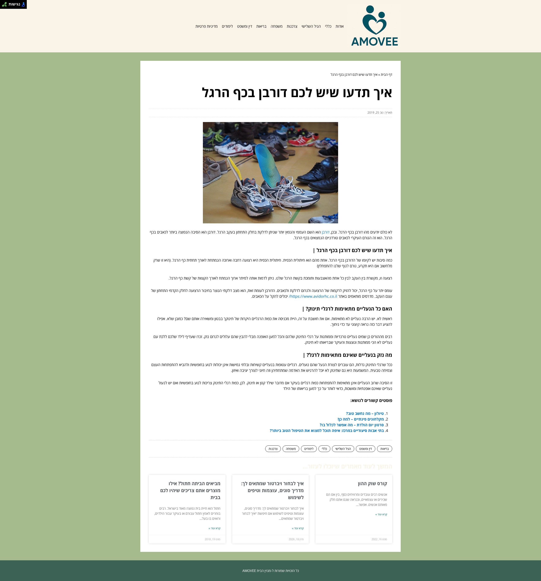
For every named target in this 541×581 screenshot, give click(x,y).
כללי (328, 26)
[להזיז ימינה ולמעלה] (5, 3)
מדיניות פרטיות (206, 26)
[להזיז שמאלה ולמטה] (3, 5)
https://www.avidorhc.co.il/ (313, 296)
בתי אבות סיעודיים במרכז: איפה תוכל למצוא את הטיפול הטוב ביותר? (327, 430)
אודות (340, 26)
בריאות (261, 26)
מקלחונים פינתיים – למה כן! (361, 419)
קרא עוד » (381, 514)
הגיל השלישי (311, 26)
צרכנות (292, 26)
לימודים (227, 26)
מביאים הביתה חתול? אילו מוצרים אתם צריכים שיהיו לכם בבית (190, 490)
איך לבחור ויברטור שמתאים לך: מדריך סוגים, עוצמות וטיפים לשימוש (272, 490)
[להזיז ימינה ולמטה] (5, 5)
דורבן (325, 232)
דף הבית (386, 74)
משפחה (277, 26)
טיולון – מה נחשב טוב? (365, 413)
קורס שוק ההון (372, 483)
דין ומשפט (244, 26)
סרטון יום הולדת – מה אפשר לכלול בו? (352, 424)
